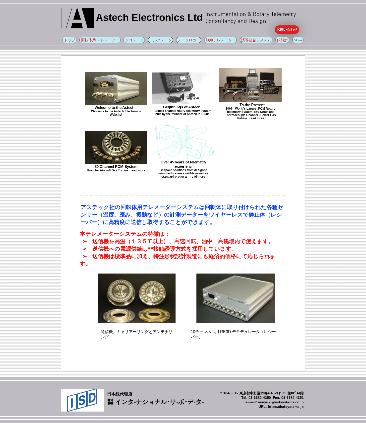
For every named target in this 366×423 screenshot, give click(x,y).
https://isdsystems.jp (286, 407)
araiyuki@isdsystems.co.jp (281, 402)
